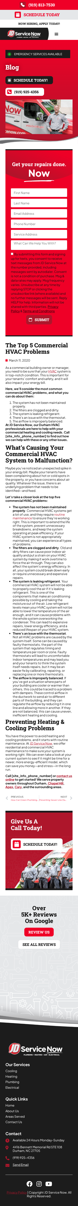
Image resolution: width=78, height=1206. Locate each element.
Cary (18, 787)
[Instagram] (39, 1184)
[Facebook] (29, 1184)
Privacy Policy (17, 1192)
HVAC (52, 371)
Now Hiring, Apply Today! (39, 24)
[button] (56, 34)
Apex (9, 787)
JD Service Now (41, 743)
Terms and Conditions (39, 311)
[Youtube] (49, 1184)
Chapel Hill (55, 783)
